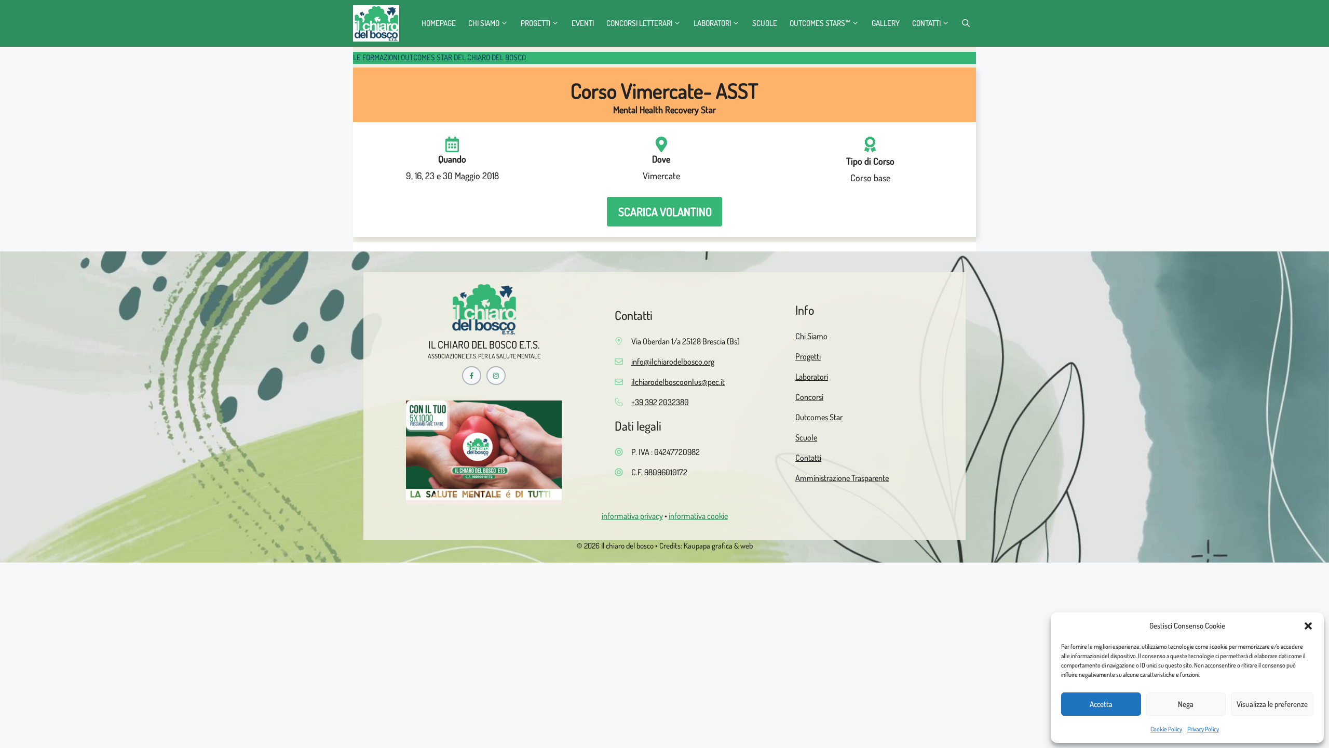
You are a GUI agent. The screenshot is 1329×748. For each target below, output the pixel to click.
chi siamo (483, 23)
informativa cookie (698, 516)
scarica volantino (665, 211)
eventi (583, 23)
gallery (886, 23)
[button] (1308, 626)
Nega (1186, 704)
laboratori (712, 23)
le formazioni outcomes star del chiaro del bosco (439, 57)
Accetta (1101, 704)
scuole (764, 23)
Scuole (806, 437)
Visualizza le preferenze (1272, 704)
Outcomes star (819, 417)
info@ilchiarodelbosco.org (672, 361)
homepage (439, 23)
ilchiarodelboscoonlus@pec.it (678, 382)
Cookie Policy (1166, 729)
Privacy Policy (1203, 729)
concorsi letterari (639, 23)
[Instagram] (496, 375)
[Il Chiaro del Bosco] (376, 23)
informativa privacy (632, 516)
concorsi (809, 397)
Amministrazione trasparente (842, 478)
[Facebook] (471, 375)
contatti (926, 23)
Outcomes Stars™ (820, 23)
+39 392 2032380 (660, 402)
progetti (535, 23)
